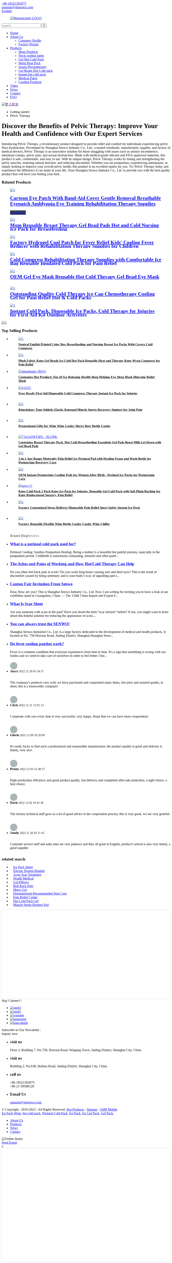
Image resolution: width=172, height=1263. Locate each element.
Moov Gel (20, 889)
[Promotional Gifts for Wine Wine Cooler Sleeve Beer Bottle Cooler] (20, 420)
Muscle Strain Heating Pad (31, 905)
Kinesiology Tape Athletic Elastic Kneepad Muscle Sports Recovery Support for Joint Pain (80, 409)
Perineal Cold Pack (55, 1113)
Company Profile (29, 40)
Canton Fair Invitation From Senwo (41, 584)
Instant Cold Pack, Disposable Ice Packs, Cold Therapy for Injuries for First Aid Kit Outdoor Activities (82, 313)
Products (16, 48)
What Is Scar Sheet (26, 604)
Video (14, 85)
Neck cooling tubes (31, 55)
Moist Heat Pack (29, 63)
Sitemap (92, 1109)
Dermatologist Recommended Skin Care (40, 893)
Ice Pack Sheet (23, 867)
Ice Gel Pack (90, 1113)
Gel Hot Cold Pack (31, 59)
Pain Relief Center (25, 897)
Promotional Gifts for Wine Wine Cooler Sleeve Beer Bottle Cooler (64, 426)
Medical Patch (27, 78)
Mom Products (28, 52)
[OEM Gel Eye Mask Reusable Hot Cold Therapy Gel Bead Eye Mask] (12, 271)
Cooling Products (30, 82)
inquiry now (10, 1033)
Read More (17, 212)
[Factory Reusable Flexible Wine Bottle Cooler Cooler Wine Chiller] (20, 518)
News (14, 89)
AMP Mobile (108, 1109)
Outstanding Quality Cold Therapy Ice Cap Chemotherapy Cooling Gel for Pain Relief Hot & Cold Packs (82, 295)
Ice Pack (75, 1113)
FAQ (13, 97)
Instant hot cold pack (32, 74)
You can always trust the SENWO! (40, 624)
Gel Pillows (21, 882)
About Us (16, 37)
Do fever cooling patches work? (37, 644)
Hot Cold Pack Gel (26, 901)
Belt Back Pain (23, 886)
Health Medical (23, 878)
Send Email (9, 1142)
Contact (15, 93)
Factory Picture (28, 44)
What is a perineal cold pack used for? (43, 544)
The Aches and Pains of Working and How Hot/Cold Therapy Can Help (72, 564)
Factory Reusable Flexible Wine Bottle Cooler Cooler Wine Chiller (64, 524)
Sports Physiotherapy (32, 67)
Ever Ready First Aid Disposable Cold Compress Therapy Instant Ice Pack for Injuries (77, 393)
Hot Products (75, 1109)
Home (14, 33)
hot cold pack (31, 1113)
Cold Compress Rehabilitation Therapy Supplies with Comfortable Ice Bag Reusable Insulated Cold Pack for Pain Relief (85, 261)
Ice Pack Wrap (11, 1113)
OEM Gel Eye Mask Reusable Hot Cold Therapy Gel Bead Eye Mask (84, 276)
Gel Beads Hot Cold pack (35, 70)
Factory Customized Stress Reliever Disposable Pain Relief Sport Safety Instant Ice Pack (79, 507)
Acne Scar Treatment (27, 874)
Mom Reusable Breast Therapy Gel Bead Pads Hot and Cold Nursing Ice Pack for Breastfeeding (84, 227)
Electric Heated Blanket (29, 871)
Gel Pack (107, 1113)
